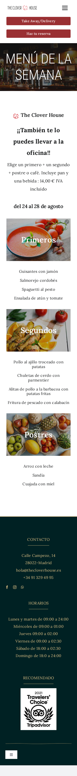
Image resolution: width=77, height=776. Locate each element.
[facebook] (7, 587)
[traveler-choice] (38, 690)
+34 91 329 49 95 (38, 577)
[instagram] (14, 587)
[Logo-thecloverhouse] (22, 7)
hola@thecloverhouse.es (38, 570)
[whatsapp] (22, 587)
